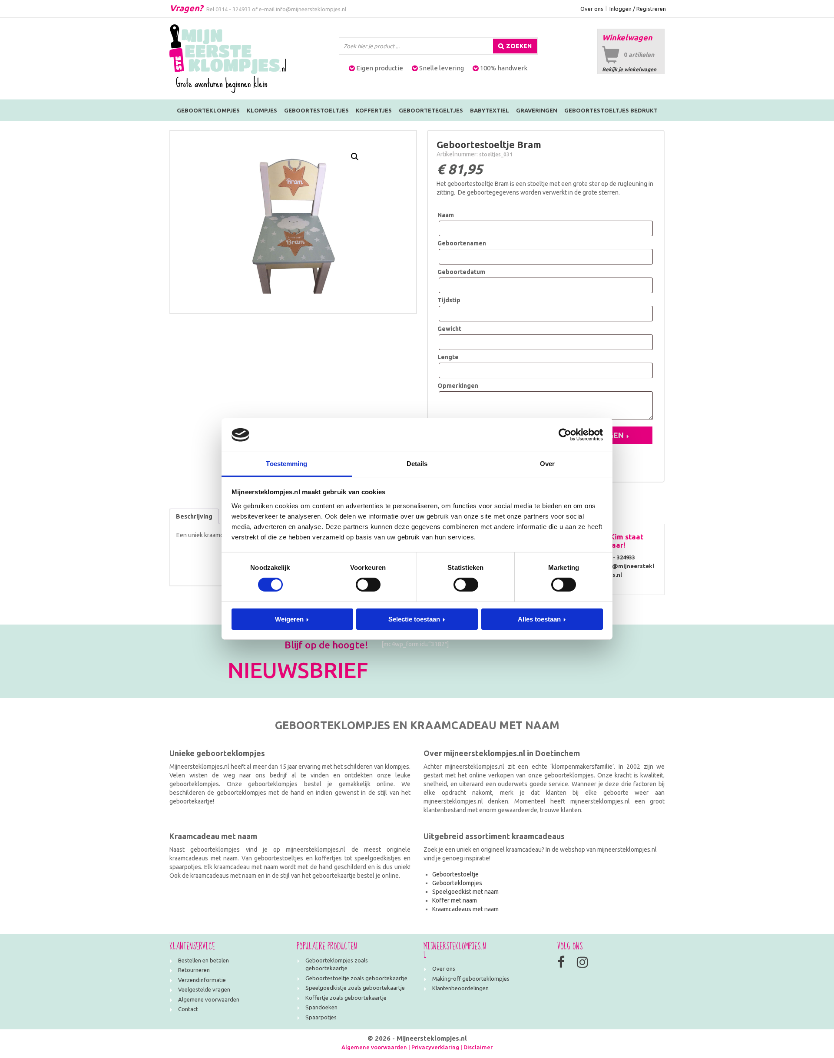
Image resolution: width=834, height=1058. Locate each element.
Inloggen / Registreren (637, 9)
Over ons (591, 9)
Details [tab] (417, 463)
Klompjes (262, 110)
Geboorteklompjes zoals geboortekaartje (336, 964)
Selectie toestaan (414, 619)
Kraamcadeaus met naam (465, 909)
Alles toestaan (539, 619)
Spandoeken (321, 1007)
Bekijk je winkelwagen (629, 69)
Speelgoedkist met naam (465, 891)
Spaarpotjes (321, 1017)
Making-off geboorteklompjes (471, 978)
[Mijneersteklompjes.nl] (227, 58)
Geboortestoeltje (455, 874)
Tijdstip (448, 300)
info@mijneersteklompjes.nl (311, 9)
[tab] (194, 516)
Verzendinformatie (202, 980)
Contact (188, 1009)
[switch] (368, 585)
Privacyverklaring (435, 1047)
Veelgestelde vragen (204, 989)
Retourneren (194, 970)
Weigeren (289, 619)
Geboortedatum (461, 271)
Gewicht (449, 328)
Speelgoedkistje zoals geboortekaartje (355, 988)
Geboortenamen (461, 243)
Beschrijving (194, 516)
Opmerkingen (457, 385)
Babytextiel (489, 110)
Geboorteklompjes (208, 110)
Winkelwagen (627, 37)
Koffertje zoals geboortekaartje (346, 998)
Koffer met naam (454, 900)
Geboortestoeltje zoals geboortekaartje (356, 978)
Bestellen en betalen (203, 960)
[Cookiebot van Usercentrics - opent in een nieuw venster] (565, 434)
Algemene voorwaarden (208, 999)
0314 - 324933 (233, 9)
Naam (445, 215)
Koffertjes (374, 110)
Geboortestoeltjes (316, 110)
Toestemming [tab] (286, 463)
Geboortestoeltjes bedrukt (611, 110)
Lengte (448, 357)
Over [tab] (547, 463)
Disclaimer (478, 1047)
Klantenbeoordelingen (460, 988)
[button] (355, 157)
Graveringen (536, 110)
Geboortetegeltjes (431, 110)
